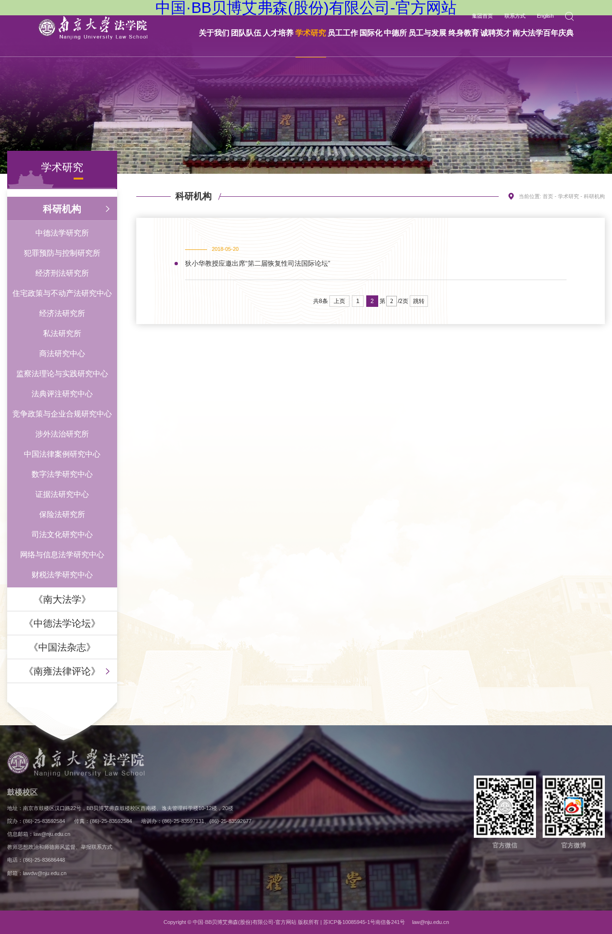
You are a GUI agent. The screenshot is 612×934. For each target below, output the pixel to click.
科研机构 (62, 208)
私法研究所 (62, 333)
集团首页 (482, 16)
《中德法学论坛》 (62, 623)
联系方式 (514, 16)
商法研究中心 (62, 353)
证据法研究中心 (62, 494)
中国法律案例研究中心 (62, 454)
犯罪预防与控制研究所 (62, 253)
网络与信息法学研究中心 (62, 555)
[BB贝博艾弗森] (92, 28)
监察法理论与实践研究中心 (62, 374)
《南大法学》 (62, 599)
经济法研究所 (62, 313)
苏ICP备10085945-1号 (349, 922)
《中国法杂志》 (62, 647)
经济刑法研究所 (62, 273)
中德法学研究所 (62, 233)
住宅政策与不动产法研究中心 (62, 293)
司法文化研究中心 (62, 534)
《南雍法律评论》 (62, 671)
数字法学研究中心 (62, 474)
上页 (339, 301)
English (545, 16)
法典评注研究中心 (62, 394)
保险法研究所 (62, 514)
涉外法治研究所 (62, 434)
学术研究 (568, 196)
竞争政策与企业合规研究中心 (62, 414)
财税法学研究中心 (62, 575)
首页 (548, 196)
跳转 (419, 301)
